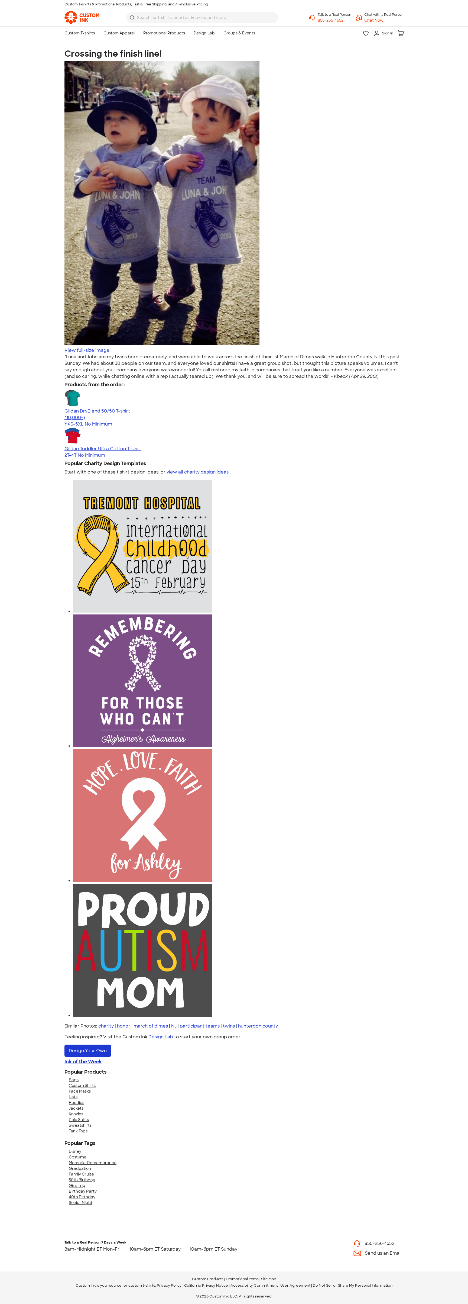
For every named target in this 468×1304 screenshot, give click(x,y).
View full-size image (86, 350)
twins (229, 1026)
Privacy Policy (169, 1285)
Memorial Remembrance (92, 1162)
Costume (77, 1157)
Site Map (268, 1279)
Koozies (76, 1114)
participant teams (200, 1026)
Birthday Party (83, 1191)
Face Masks (80, 1091)
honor (123, 1026)
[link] (81, 17)
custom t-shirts (141, 1285)
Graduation (80, 1168)
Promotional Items (242, 1279)
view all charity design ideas (198, 472)
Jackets (76, 1108)
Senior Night (80, 1202)
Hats (73, 1096)
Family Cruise (81, 1174)
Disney (75, 1151)
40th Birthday (82, 1196)
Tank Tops (78, 1131)
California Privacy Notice (206, 1285)
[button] (384, 20)
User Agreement (295, 1285)
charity (106, 1026)
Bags (74, 1079)
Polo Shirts (79, 1119)
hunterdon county (258, 1026)
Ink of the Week (83, 1061)
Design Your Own (88, 1051)
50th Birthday (82, 1179)
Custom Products (207, 1279)
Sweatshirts (80, 1125)
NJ (174, 1026)
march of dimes (151, 1026)
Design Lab (160, 1037)
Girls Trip (77, 1185)
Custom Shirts (82, 1085)
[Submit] (132, 17)
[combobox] (202, 17)
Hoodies (76, 1102)
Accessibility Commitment (254, 1285)
